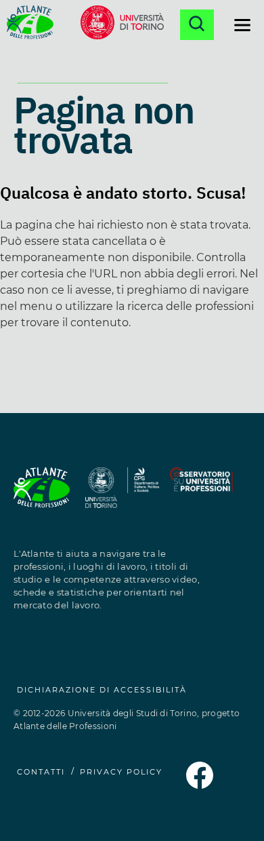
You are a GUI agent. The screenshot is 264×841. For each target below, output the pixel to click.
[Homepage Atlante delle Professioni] (30, 24)
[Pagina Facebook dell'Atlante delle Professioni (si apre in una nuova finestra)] (199, 785)
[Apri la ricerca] (197, 24)
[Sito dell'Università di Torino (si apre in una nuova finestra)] (122, 24)
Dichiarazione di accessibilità (102, 690)
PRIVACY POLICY (121, 772)
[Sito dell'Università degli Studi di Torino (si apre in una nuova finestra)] (101, 495)
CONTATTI (41, 772)
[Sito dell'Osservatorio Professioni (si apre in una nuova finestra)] (201, 495)
